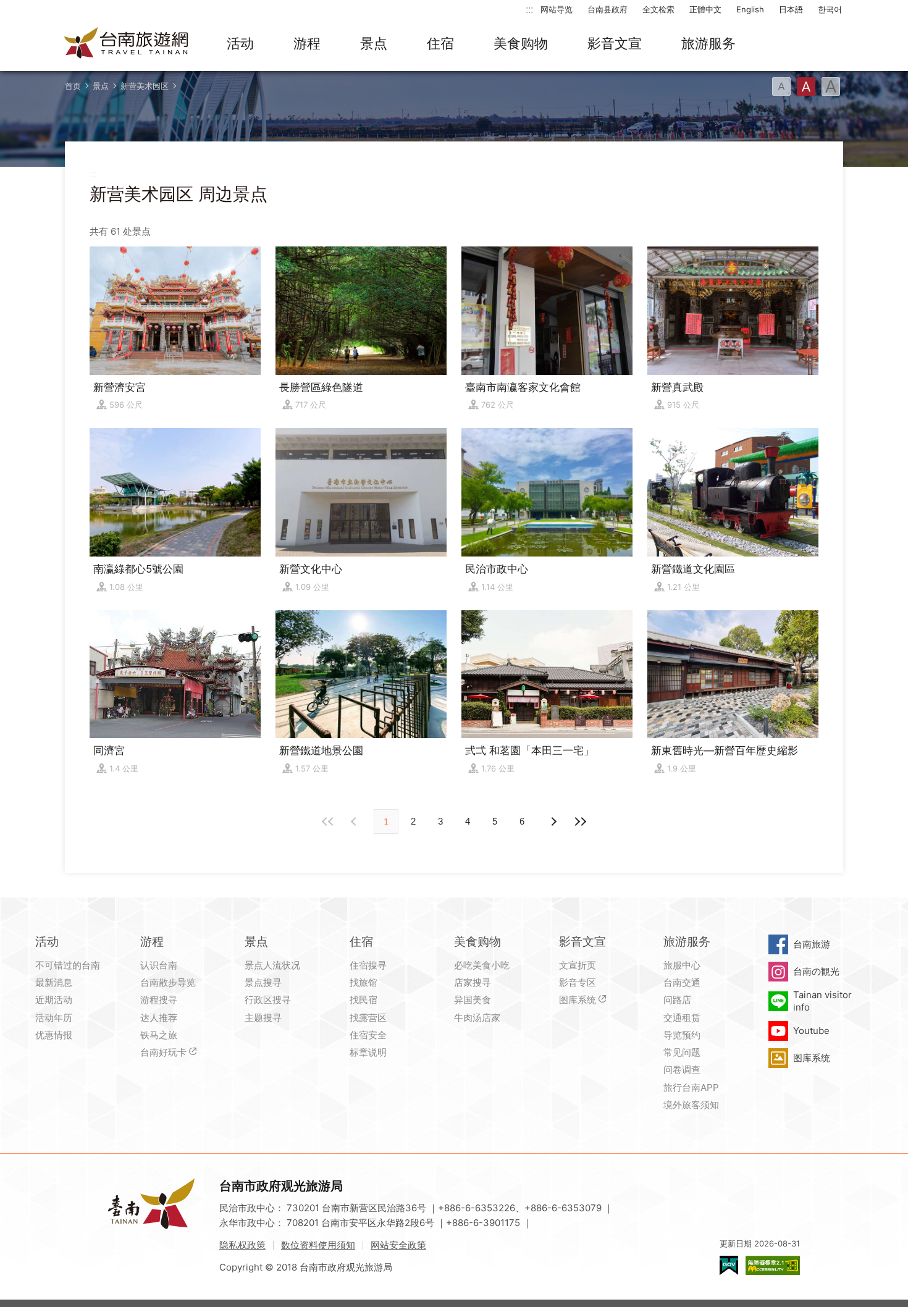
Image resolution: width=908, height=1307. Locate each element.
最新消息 (53, 982)
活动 (240, 43)
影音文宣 (614, 43)
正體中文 (705, 9)
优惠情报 (53, 1035)
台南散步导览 (168, 982)
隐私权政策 (242, 1245)
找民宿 (363, 1000)
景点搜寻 (263, 982)
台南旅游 (811, 944)
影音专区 (577, 982)
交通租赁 (681, 1017)
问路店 (677, 1000)
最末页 (580, 821)
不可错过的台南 (67, 965)
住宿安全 (368, 1035)
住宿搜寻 (368, 965)
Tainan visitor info (822, 1001)
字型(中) (806, 86)
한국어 (830, 9)
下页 (355, 821)
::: (529, 9)
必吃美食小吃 (482, 965)
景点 (373, 43)
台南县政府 (607, 9)
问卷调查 (681, 1069)
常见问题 (681, 1052)
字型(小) (781, 86)
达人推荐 (158, 1017)
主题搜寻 (263, 1017)
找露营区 (368, 1017)
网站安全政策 (398, 1245)
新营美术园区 (144, 86)
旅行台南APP (691, 1087)
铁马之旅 (158, 1035)
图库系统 (577, 1000)
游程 (307, 43)
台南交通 (681, 982)
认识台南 (158, 965)
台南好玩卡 (163, 1052)
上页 (552, 821)
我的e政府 (729, 1265)
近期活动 (53, 1000)
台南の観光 (816, 971)
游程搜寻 (158, 1000)
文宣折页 (577, 965)
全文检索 (658, 9)
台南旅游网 (127, 44)
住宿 (440, 43)
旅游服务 (708, 43)
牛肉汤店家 (477, 1017)
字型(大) (831, 86)
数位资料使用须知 (318, 1245)
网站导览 (556, 9)
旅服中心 (681, 965)
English (750, 9)
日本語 (791, 9)
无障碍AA (773, 1265)
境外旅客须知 (691, 1105)
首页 (73, 86)
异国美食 (472, 1000)
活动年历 (53, 1017)
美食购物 (521, 43)
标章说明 (368, 1052)
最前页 (328, 821)
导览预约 (681, 1035)
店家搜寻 (472, 982)
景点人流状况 (272, 965)
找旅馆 (363, 982)
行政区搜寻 (268, 1000)
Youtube (811, 1030)
